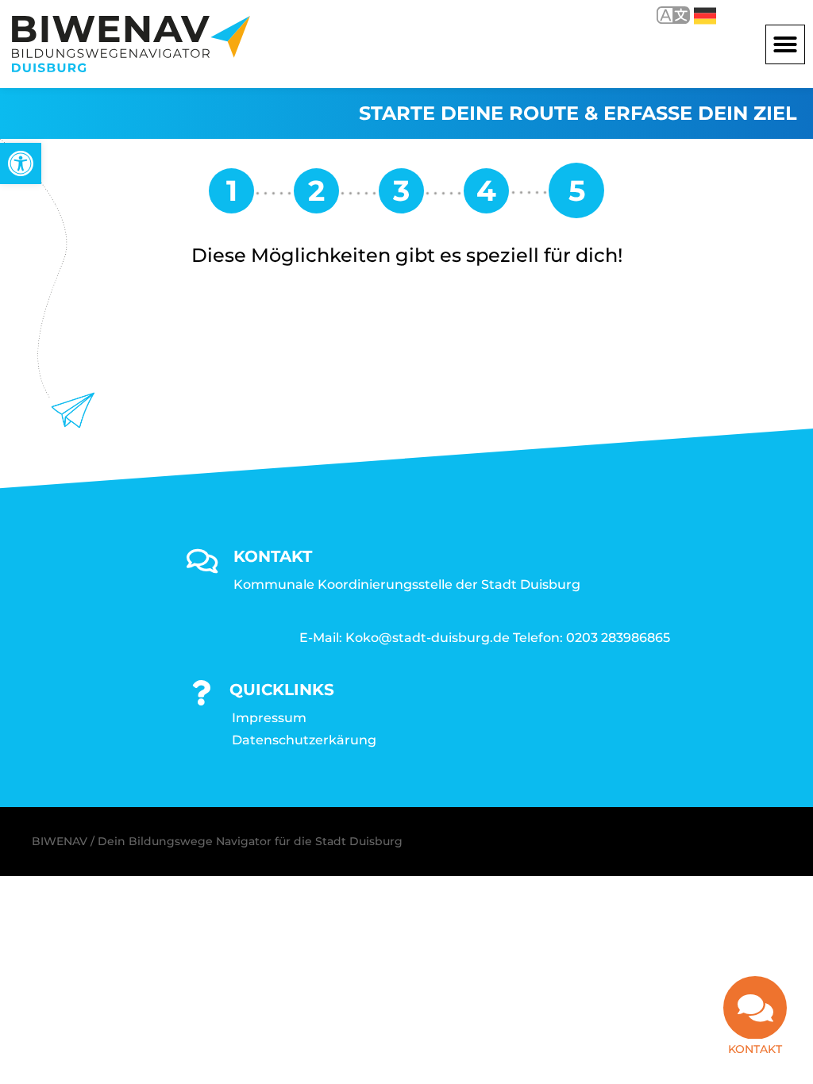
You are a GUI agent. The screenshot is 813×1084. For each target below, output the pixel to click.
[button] (785, 44)
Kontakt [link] (755, 1049)
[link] (20, 163)
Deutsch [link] (693, 14)
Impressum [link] (269, 717)
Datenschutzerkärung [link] (304, 740)
